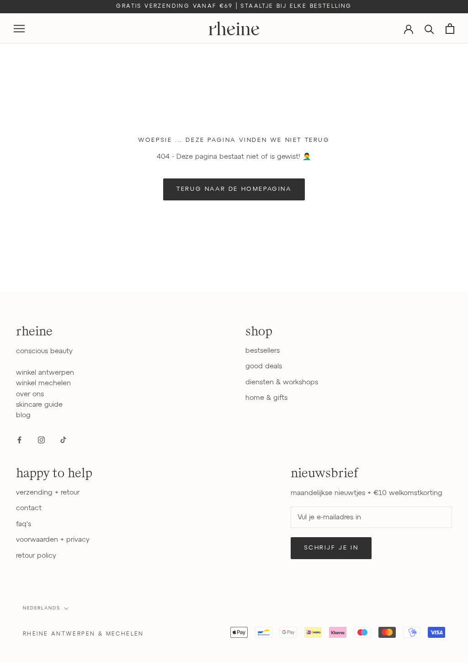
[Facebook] (19, 439)
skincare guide (39, 404)
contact (29, 508)
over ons (30, 394)
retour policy (36, 555)
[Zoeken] (429, 28)
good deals (263, 366)
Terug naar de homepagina (233, 189)
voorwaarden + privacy (53, 539)
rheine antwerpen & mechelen (83, 634)
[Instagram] (41, 439)
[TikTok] (63, 439)
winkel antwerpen (45, 372)
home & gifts (266, 397)
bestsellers (262, 350)
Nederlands (41, 608)
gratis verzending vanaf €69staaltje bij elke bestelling (233, 6)
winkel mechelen (43, 383)
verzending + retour (48, 492)
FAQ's (23, 524)
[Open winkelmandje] (450, 28)
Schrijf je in (331, 548)
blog (23, 415)
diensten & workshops (281, 382)
